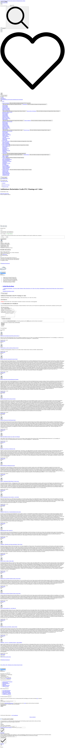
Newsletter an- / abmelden (6, 693)
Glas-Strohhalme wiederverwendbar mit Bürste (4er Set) (9, 347)
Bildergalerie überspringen (4, 193)
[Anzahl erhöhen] (7, 237)
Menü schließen (4, 95)
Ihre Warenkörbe (20, 99)
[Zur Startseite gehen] (4, 2)
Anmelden (2, 97)
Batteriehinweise (5, 682)
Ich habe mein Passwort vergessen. (6, 727)
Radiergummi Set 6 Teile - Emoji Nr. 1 (6, 530)
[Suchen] (11, 6)
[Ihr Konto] (1, 94)
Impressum (4, 684)
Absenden (2, 323)
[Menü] (1, 4)
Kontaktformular (8, 678)
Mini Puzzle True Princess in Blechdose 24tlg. (7, 448)
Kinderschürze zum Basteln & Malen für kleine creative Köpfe (10, 578)
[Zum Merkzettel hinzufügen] (1, 241)
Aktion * (1, 700)
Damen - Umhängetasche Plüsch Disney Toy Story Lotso (9, 481)
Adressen (11, 99)
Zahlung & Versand (5, 686)
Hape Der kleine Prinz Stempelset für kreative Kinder (9, 359)
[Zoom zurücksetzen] (4, 226)
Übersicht (2, 99)
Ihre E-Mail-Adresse (3, 726)
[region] (32, 211)
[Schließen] (0, 746)
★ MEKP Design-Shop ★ (6, 694)
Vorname (2, 309)
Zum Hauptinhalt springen (4, 0)
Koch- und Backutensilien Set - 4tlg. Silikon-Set (8, 608)
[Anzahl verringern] (2, 237)
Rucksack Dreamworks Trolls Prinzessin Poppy (8, 420)
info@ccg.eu (5, 254)
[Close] (1, 723)
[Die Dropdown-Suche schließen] (13, 6)
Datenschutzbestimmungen (9, 703)
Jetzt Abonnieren (3, 705)
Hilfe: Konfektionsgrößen (6, 692)
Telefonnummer (3, 312)
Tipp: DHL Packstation (6, 691)
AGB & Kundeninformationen (7, 681)
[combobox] (5, 6)
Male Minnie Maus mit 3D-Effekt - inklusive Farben (8, 626)
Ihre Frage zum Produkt (4, 255)
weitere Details (2, 341)
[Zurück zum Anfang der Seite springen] (1, 745)
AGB (25, 703)
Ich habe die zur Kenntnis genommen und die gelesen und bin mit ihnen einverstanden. (19, 703)
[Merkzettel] (32, 92)
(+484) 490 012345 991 (4, 181)
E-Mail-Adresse (4, 311)
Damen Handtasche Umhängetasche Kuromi (7, 465)
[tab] (33, 289)
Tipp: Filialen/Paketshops (6, 690)
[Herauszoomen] (1, 226)
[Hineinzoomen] (6, 226)
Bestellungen (15, 99)
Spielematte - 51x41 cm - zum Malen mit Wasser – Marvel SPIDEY (11, 642)
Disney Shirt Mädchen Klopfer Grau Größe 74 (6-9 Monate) (10, 436)
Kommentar (3, 316)
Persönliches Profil (7, 99)
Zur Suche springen (12, 0)
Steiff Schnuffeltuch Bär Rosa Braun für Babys (8, 398)
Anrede (2, 308)
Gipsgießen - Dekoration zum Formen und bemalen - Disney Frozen (11, 544)
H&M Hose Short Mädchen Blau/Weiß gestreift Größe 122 (9, 335)
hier (37, 698)
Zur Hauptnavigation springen (20, 0)
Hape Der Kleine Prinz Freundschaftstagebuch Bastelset (9, 379)
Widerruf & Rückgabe (6, 685)
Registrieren (2, 732)
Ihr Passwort (14, 727)
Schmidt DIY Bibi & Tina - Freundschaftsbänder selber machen (10, 511)
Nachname (3, 310)
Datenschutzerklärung (5, 683)
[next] (4, 655)
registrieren (4, 98)
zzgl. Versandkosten (14, 715)
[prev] (1, 655)
